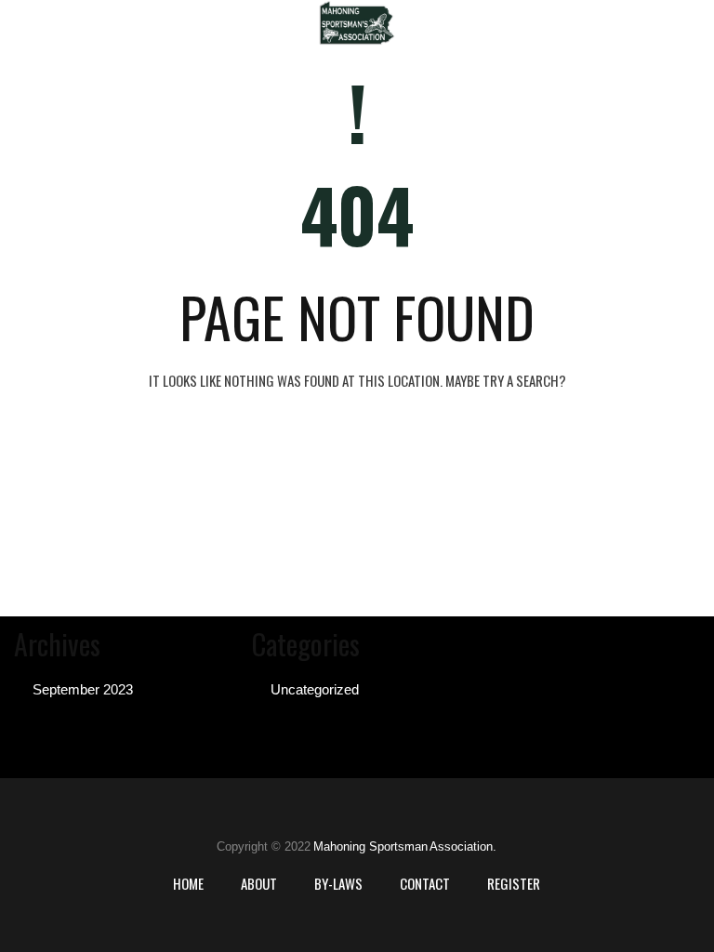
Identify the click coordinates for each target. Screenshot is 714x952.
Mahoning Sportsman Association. (404, 846)
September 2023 (83, 689)
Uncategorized (315, 689)
